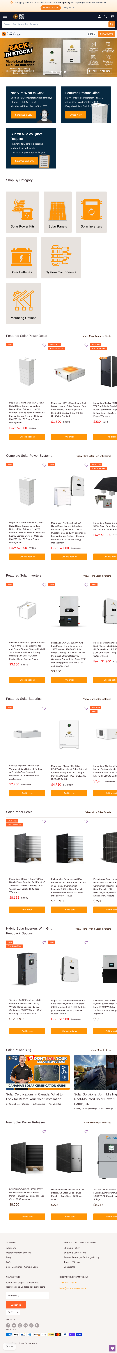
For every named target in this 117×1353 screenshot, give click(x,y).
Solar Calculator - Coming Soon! (22, 1266)
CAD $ (11, 1312)
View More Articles (101, 1050)
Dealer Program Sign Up (18, 1252)
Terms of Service (72, 1262)
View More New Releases (98, 1122)
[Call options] (106, 16)
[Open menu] (5, 16)
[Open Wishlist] (112, 1348)
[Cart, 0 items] (112, 16)
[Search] (111, 24)
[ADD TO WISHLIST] (44, 345)
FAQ (8, 1262)
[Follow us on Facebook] (8, 1325)
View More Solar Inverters (97, 575)
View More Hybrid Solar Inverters (93, 928)
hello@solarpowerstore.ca (72, 1288)
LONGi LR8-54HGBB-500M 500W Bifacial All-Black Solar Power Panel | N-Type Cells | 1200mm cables (68, 1194)
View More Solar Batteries (97, 699)
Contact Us (69, 1266)
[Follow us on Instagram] (20, 1325)
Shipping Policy (72, 1247)
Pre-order (69, 436)
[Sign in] (99, 16)
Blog (8, 1257)
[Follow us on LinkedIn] (37, 1325)
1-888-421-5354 (68, 1282)
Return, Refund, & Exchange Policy (81, 1257)
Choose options (27, 436)
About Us (11, 1247)
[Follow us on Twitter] (14, 1325)
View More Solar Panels (98, 812)
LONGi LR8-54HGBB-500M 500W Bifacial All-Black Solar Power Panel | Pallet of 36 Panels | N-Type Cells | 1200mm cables (26, 1194)
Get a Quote (106, 34)
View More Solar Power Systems (94, 455)
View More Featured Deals (97, 336)
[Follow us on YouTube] (25, 1325)
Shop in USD (49, 7)
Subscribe (16, 1304)
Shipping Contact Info (75, 1252)
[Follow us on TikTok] (31, 1325)
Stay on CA (69, 7)
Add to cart (27, 793)
